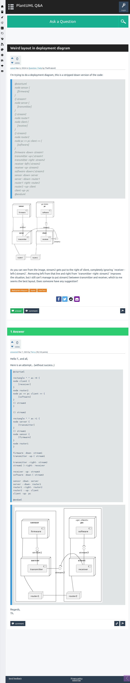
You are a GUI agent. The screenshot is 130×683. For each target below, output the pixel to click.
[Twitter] (65, 299)
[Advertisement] (68, 35)
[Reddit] (71, 299)
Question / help (35, 68)
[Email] (77, 299)
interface (42, 290)
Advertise (76, 680)
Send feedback (15, 679)
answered (14, 352)
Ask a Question (63, 21)
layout (33, 290)
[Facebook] (59, 299)
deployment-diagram (19, 290)
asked (12, 68)
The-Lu (33, 352)
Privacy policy (76, 678)
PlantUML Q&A (29, 5)
